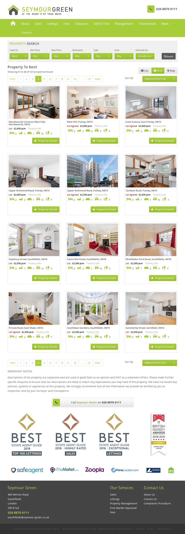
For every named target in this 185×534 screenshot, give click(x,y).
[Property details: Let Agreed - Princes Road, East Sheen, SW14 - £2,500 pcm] (34, 309)
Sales (38, 24)
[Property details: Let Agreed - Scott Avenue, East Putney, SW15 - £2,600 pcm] (151, 103)
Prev (12, 79)
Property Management (123, 503)
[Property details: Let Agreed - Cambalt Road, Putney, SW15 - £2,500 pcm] (151, 172)
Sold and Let (141, 50)
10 (74, 79)
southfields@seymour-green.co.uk (28, 517)
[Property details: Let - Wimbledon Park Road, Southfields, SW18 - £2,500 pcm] (151, 241)
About (25, 24)
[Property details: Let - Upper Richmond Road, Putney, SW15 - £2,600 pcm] (34, 172)
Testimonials (147, 24)
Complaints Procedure (157, 503)
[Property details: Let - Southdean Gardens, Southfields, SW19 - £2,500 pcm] (92, 309)
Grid (159, 70)
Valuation (81, 24)
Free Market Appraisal (123, 508)
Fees (67, 24)
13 (88, 79)
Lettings (52, 24)
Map (172, 70)
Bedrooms (77, 50)
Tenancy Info (34, 128)
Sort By (129, 78)
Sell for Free (102, 24)
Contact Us (150, 499)
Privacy (150, 528)
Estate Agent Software (121, 528)
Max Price (56, 50)
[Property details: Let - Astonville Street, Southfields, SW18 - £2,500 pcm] (92, 241)
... (82, 79)
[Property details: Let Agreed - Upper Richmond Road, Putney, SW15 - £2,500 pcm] (92, 172)
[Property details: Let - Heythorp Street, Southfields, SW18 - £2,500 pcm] (34, 241)
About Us (149, 494)
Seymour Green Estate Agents (44, 528)
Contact (26, 33)
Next (97, 79)
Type (95, 50)
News (165, 24)
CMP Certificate (164, 528)
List (145, 70)
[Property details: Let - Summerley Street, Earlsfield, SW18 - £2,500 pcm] (151, 309)
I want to (13, 50)
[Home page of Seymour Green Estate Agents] (13, 23)
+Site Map (140, 528)
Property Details (47, 140)
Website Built (68, 528)
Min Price (35, 50)
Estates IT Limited (87, 528)
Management (124, 24)
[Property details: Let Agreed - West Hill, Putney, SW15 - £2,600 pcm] (92, 103)
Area (116, 50)
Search (169, 56)
